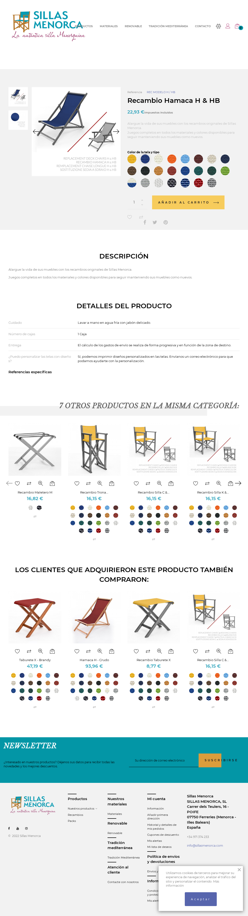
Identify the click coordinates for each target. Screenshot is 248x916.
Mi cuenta (156, 799)
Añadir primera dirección (157, 816)
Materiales (115, 814)
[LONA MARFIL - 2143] (211, 158)
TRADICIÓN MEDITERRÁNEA (168, 26)
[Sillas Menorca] (48, 26)
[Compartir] (144, 222)
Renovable (115, 833)
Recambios (75, 815)
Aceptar (201, 899)
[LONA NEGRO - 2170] (145, 170)
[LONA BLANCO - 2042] (158, 158)
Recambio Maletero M (35, 492)
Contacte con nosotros (123, 882)
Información (155, 808)
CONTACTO (203, 26)
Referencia (134, 92)
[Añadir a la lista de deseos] (129, 217)
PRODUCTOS (84, 26)
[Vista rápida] (40, 483)
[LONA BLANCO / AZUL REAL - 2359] (131, 182)
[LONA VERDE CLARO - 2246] (225, 170)
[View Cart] (237, 26)
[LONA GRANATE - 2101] (198, 158)
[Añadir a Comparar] (141, 217)
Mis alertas (154, 841)
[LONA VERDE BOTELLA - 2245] (211, 170)
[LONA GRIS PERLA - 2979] (145, 182)
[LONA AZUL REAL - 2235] (185, 170)
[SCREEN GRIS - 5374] (211, 182)
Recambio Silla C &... (154, 492)
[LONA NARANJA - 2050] (171, 158)
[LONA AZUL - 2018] (145, 158)
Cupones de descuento (163, 834)
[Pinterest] (165, 222)
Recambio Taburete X (154, 660)
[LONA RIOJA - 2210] (171, 170)
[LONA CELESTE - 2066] (185, 158)
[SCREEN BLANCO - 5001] (158, 182)
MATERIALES (109, 26)
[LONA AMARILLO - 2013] (131, 158)
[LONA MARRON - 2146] (131, 170)
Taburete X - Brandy (35, 660)
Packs (72, 821)
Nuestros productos (81, 808)
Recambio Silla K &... (213, 492)
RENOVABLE (133, 26)
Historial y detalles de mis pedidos (162, 826)
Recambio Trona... (94, 492)
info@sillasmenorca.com (205, 845)
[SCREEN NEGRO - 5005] (171, 182)
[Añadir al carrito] (52, 483)
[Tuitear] (155, 222)
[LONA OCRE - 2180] (158, 170)
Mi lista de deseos (159, 847)
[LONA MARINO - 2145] (225, 158)
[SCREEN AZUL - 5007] (185, 182)
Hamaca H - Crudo (94, 660)
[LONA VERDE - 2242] (198, 170)
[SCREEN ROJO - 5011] (198, 182)
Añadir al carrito (184, 202)
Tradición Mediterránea (124, 857)
